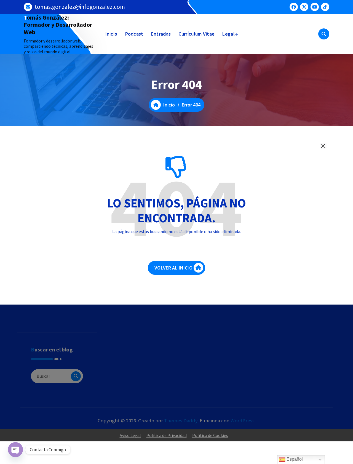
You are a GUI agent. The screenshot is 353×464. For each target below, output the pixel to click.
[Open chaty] (15, 449)
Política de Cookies (210, 435)
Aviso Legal (130, 435)
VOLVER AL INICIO (173, 268)
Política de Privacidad (166, 435)
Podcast (134, 34)
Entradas (161, 34)
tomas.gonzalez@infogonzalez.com (80, 6)
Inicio (111, 34)
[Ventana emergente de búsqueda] (323, 33)
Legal (228, 34)
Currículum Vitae (196, 34)
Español (294, 459)
